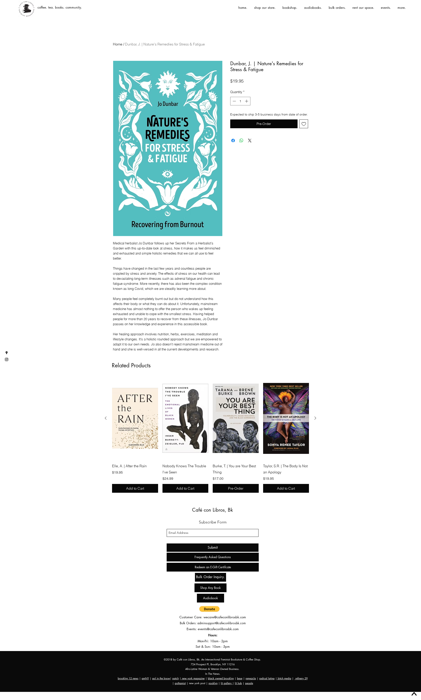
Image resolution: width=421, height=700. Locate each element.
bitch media (284, 678)
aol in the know (161, 678)
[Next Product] (315, 418)
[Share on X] (249, 140)
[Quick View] (135, 418)
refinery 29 (301, 678)
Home (117, 44)
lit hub (238, 683)
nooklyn (213, 683)
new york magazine (193, 678)
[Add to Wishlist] (303, 123)
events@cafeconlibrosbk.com (218, 629)
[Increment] (247, 101)
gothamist (180, 683)
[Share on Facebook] (233, 140)
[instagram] (6, 359)
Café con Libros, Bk (212, 510)
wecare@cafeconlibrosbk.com (224, 617)
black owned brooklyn (221, 678)
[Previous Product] (105, 418)
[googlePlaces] (6, 353)
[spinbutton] (240, 101)
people (249, 683)
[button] (209, 609)
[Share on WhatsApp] (241, 140)
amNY (145, 678)
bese (239, 678)
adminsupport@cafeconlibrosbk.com (221, 623)
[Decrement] (234, 101)
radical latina (267, 678)
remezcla (251, 678)
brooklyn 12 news (128, 678)
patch (175, 678)
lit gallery (226, 683)
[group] (210, 435)
